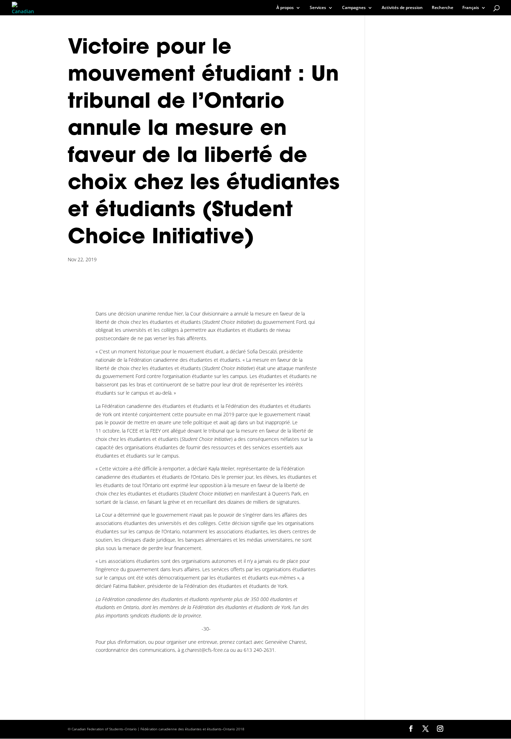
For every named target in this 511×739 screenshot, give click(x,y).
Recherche (442, 7)
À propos (285, 7)
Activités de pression (402, 7)
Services (318, 7)
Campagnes (354, 7)
